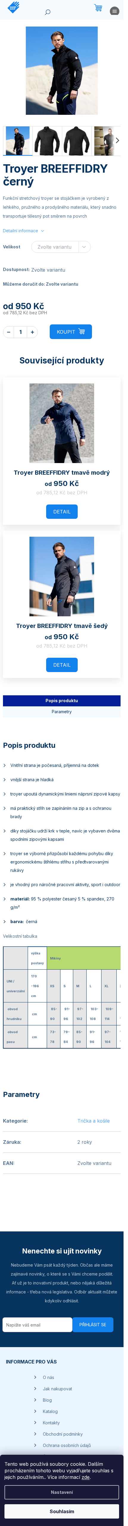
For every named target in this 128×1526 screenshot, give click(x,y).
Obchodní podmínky (63, 1434)
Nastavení (62, 1492)
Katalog (50, 1411)
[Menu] (115, 12)
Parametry (62, 711)
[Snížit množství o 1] (8, 332)
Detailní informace (20, 230)
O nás (48, 1377)
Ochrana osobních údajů (67, 1445)
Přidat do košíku (71, 331)
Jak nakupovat (57, 1388)
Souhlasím (62, 1511)
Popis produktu (62, 700)
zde (86, 1477)
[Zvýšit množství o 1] (32, 332)
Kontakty (51, 1422)
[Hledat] (48, 13)
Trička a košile (93, 1121)
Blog (47, 1400)
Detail (62, 512)
